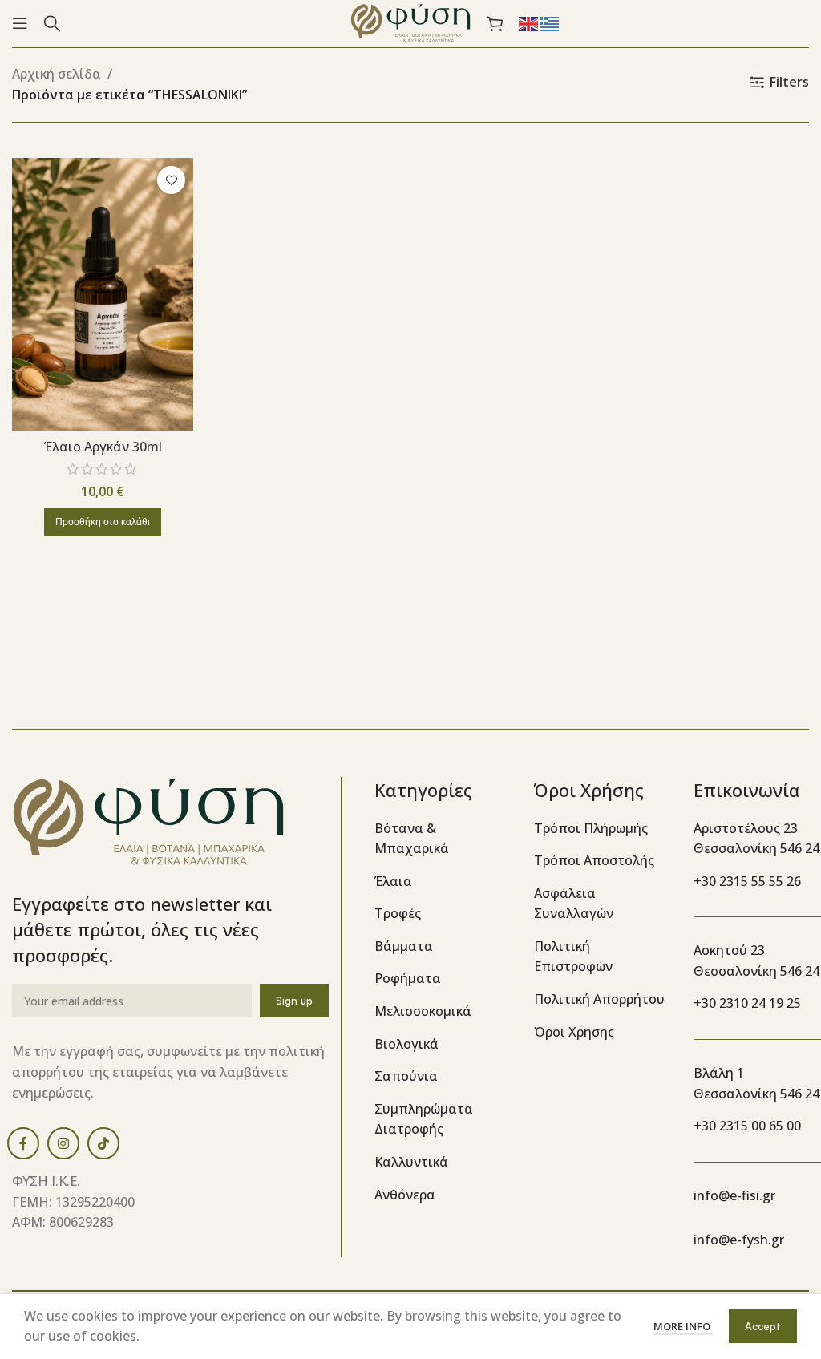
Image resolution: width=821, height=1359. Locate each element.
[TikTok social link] (103, 1143)
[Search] (52, 23)
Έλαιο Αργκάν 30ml (103, 446)
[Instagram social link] (63, 1143)
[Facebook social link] (23, 1143)
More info (683, 1326)
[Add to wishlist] (171, 180)
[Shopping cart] (495, 23)
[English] (529, 22)
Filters (789, 82)
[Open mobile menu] (20, 23)
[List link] (442, 839)
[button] (102, 522)
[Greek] (550, 22)
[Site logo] (410, 21)
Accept (763, 1326)
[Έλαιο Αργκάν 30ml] (102, 294)
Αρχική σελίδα (56, 74)
